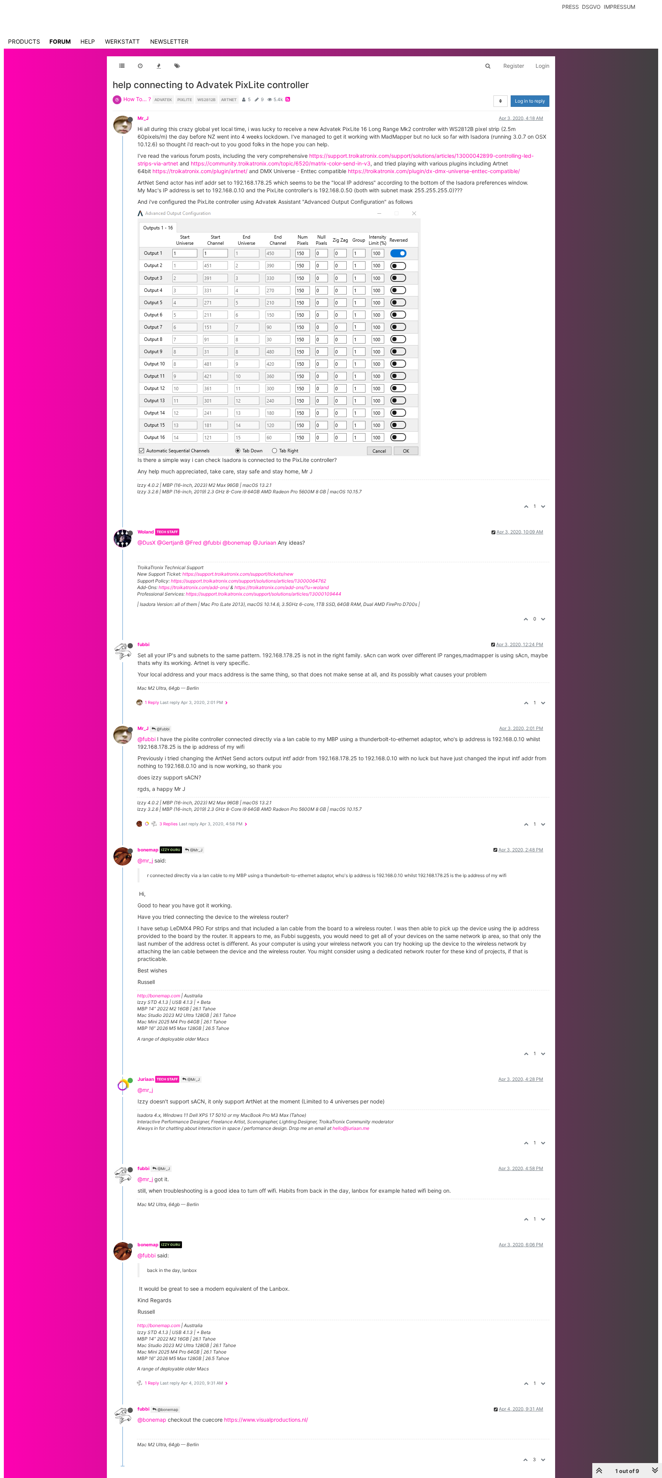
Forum (60, 41)
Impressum (619, 6)
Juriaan (146, 1079)
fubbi (143, 644)
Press (570, 6)
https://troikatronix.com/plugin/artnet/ (199, 171)
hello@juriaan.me (351, 1128)
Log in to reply (530, 101)
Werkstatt (122, 41)
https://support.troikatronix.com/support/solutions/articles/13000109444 (263, 594)
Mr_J (143, 118)
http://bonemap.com (158, 995)
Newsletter (169, 41)
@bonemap (237, 542)
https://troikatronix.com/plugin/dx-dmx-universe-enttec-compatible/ (434, 171)
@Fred (193, 542)
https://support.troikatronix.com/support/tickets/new (237, 574)
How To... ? (137, 99)
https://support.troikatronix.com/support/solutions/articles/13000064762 (248, 581)
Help (87, 41)
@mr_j (145, 860)
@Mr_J (195, 850)
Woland (146, 532)
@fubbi (212, 542)
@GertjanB (170, 542)
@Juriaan (264, 542)
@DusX (147, 542)
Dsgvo (591, 6)
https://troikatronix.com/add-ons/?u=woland (281, 587)
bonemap (148, 850)
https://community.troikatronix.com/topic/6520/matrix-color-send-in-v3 (280, 163)
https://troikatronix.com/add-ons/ (194, 587)
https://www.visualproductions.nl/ (266, 1419)
